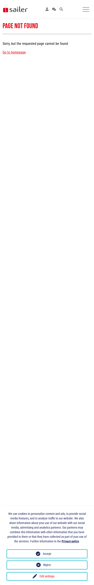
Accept (47, 553)
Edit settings (47, 576)
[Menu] (85, 9)
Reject (47, 565)
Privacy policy (70, 541)
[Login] (47, 9)
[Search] (61, 9)
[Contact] (54, 9)
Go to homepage (14, 52)
